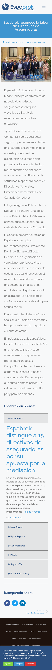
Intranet (14, 638)
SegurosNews (17, 545)
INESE (13, 555)
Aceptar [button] (19, 664)
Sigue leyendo (32, 511)
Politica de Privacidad (27, 624)
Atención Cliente (42, 631)
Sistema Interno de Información (20, 645)
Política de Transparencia (20, 631)
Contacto (32, 631)
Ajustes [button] (8, 664)
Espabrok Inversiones (34, 638)
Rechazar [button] (30, 664)
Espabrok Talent (36, 645)
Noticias (41, 43)
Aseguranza (16, 418)
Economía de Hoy (19, 573)
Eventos (33, 43)
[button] (44, 7)
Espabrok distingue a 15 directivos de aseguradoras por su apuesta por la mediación (25, 449)
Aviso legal (8, 631)
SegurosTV (16, 564)
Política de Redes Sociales (12, 624)
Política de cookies (41, 624)
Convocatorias (22, 638)
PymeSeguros (17, 536)
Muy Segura (16, 527)
